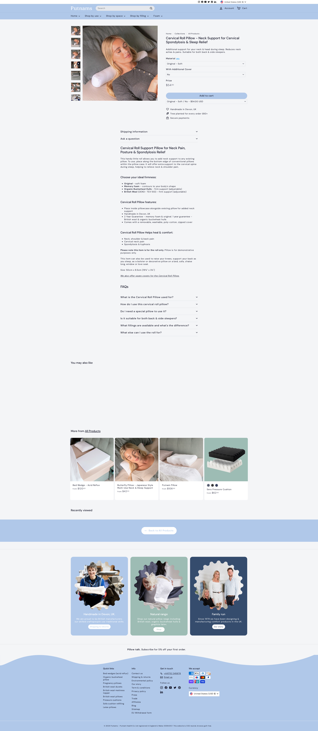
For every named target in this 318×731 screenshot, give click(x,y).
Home (74, 15)
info (177, 58)
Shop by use (92, 15)
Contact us (137, 673)
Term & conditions (141, 687)
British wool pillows (113, 696)
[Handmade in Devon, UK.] (99, 585)
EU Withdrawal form (142, 713)
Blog (134, 705)
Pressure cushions (112, 700)
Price (169, 80)
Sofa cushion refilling (113, 703)
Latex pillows (109, 707)
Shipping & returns (99, 626)
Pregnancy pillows (112, 683)
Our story (218, 626)
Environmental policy (142, 680)
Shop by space (114, 15)
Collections (180, 34)
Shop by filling (138, 15)
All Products (193, 34)
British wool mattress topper (114, 691)
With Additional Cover (179, 69)
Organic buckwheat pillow (113, 678)
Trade (134, 698)
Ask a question (130, 138)
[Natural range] (159, 585)
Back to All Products (161, 530)
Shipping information (134, 131)
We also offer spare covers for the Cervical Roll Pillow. (149, 275)
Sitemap (136, 709)
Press (134, 695)
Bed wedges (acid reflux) (115, 673)
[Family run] (218, 585)
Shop (159, 629)
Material (170, 58)
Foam (157, 15)
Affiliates (136, 702)
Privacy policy (139, 691)
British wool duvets (112, 686)
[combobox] (125, 8)
